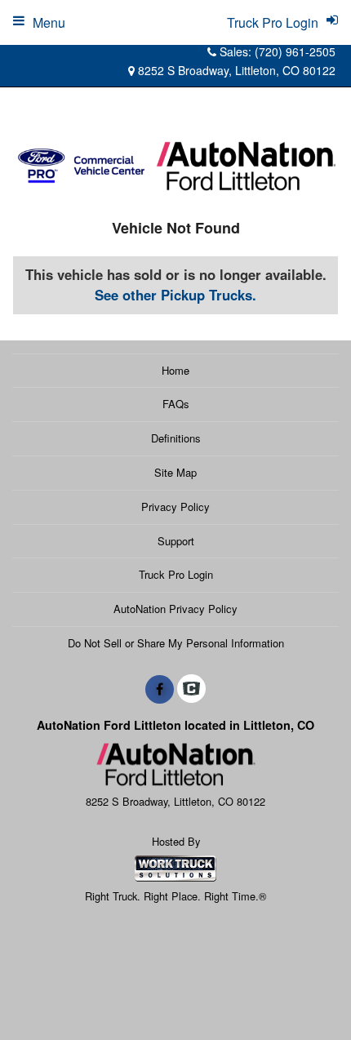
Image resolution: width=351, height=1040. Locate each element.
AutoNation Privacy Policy (175, 608)
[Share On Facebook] (159, 689)
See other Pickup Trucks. (175, 294)
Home (175, 370)
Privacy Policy (175, 506)
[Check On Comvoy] (191, 689)
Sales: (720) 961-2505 (275, 51)
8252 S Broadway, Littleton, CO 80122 (235, 70)
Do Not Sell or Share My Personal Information (176, 643)
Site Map (175, 472)
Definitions (176, 438)
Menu (49, 22)
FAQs (175, 403)
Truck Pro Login (176, 574)
